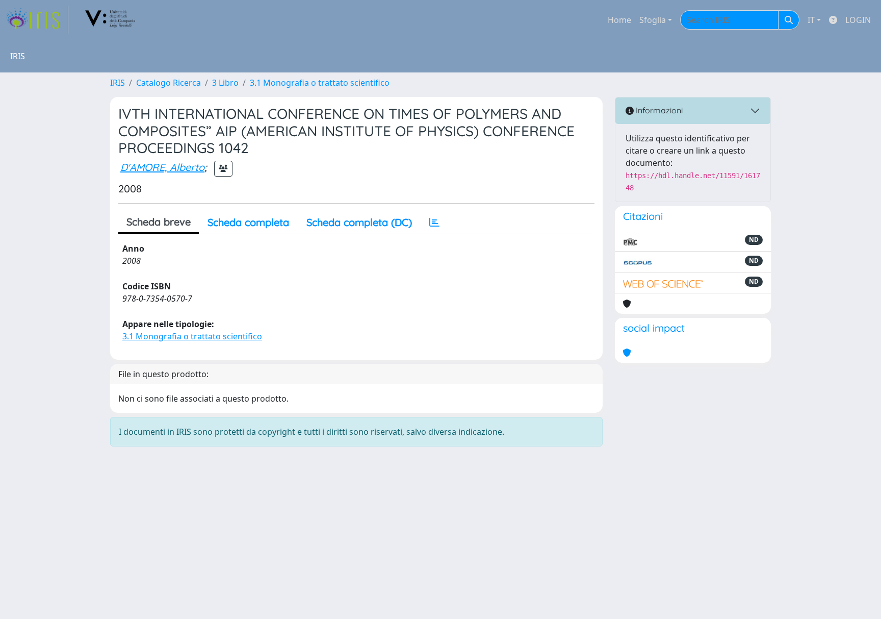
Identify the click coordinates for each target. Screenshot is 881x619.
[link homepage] (37, 20)
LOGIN (858, 20)
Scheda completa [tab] (248, 222)
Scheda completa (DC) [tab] (359, 222)
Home (619, 20)
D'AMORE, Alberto (162, 167)
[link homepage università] (110, 20)
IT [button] (811, 20)
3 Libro (225, 82)
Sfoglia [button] (652, 20)
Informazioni (658, 110)
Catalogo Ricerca (168, 82)
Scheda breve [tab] (158, 221)
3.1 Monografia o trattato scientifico (320, 82)
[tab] (434, 222)
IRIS (117, 82)
